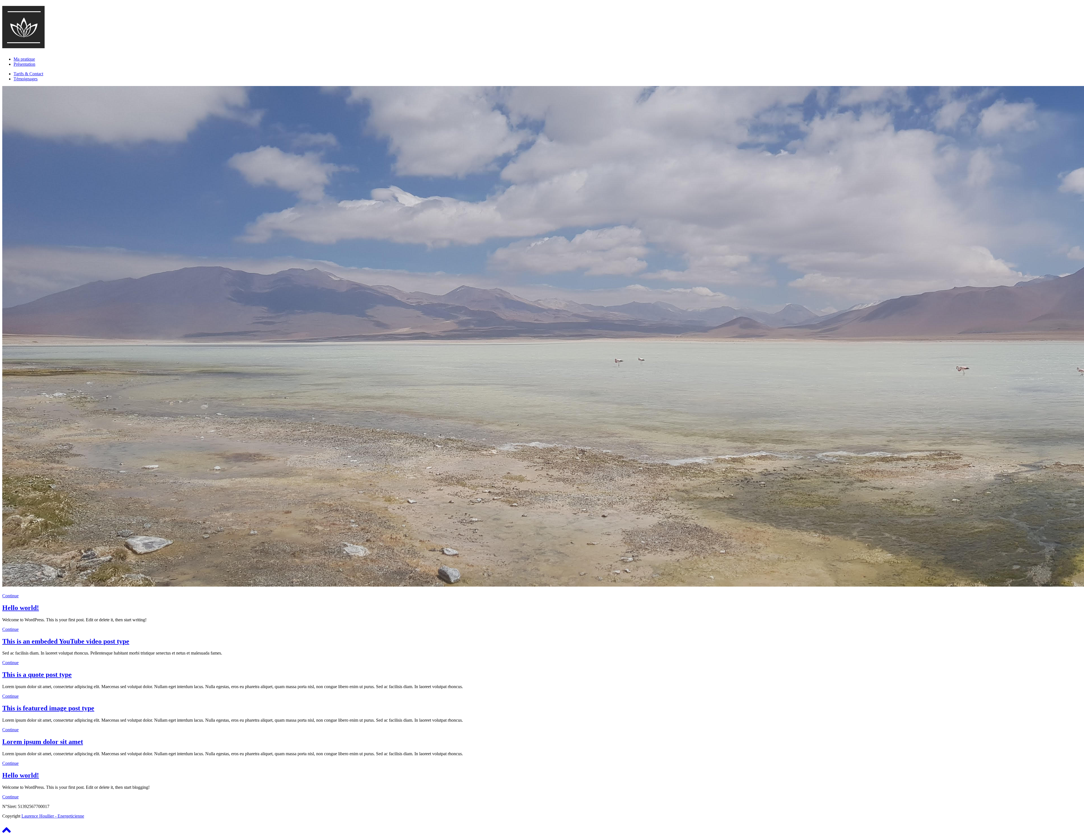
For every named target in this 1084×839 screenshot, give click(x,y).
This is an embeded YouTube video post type (65, 641)
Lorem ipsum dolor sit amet (42, 741)
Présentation (24, 64)
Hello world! (20, 607)
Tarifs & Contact (28, 73)
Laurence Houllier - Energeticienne (52, 816)
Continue (10, 595)
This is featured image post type (48, 708)
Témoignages (26, 78)
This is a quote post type (37, 674)
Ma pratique (24, 59)
